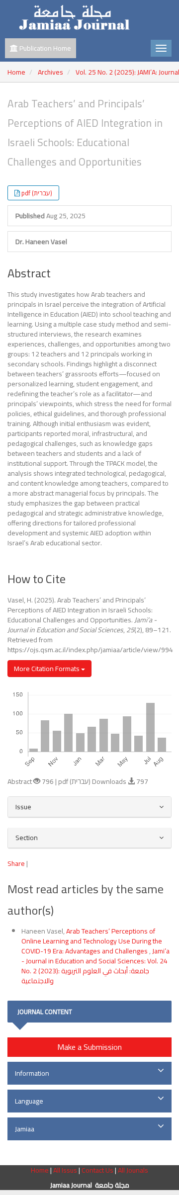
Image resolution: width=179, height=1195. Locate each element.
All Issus (65, 1170)
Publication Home (44, 48)
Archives (50, 72)
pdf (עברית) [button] (36, 193)
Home (16, 72)
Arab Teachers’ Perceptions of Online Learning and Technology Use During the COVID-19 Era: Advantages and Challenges (91, 941)
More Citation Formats (47, 668)
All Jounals (133, 1170)
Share (16, 863)
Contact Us (98, 1170)
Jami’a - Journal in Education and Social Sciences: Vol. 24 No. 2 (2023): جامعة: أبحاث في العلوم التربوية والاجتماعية (95, 965)
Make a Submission (89, 1046)
